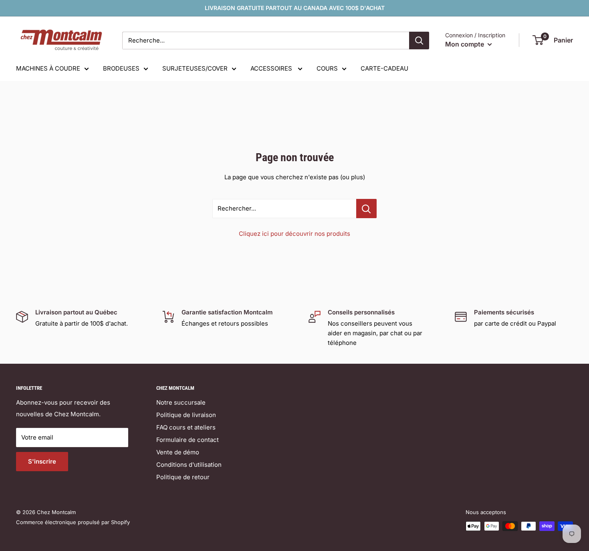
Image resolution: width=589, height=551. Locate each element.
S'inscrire (42, 461)
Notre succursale (181, 402)
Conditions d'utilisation (189, 464)
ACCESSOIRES (272, 68)
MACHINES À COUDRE (48, 68)
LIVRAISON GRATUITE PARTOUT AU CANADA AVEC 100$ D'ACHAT (295, 7)
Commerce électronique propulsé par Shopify (73, 522)
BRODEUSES (121, 68)
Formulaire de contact (187, 440)
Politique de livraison (186, 415)
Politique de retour (183, 477)
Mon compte (465, 44)
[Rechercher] (419, 40)
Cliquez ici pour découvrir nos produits (294, 233)
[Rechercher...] (366, 208)
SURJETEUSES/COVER (195, 68)
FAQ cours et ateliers (186, 427)
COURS (327, 68)
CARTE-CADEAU (384, 68)
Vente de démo (177, 452)
